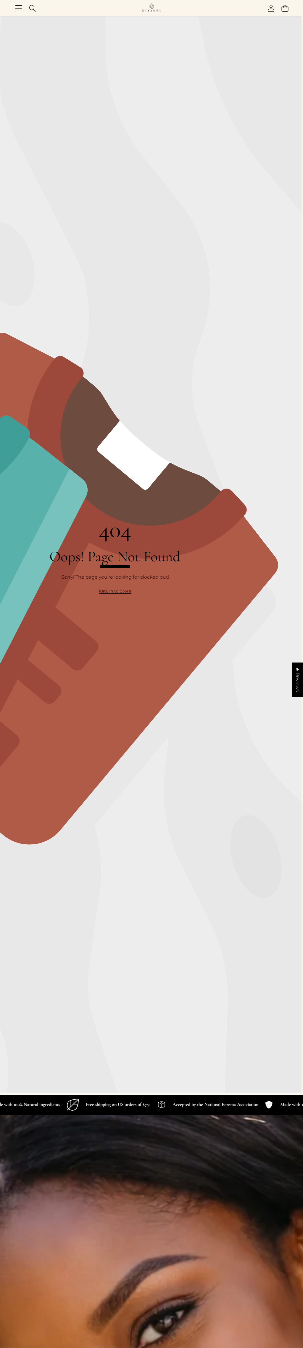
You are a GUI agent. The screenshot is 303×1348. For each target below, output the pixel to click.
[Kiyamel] (151, 8)
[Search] (32, 8)
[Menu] (18, 8)
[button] (284, 8)
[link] (115, 591)
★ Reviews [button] (297, 679)
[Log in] (271, 8)
